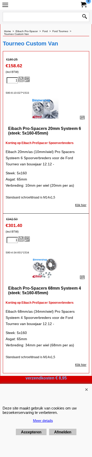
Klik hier (80, 205)
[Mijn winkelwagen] (83, 5)
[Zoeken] (84, 17)
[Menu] (5, 5)
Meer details (43, 420)
